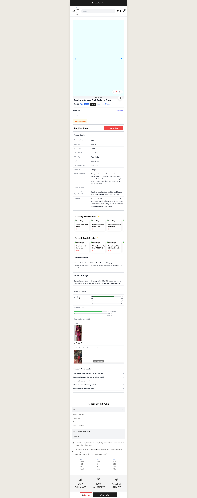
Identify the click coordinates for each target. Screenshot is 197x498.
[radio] (76, 115)
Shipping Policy (77, 418)
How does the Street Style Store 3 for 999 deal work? (98, 373)
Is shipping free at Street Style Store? (98, 388)
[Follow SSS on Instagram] (98, 464)
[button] (95, 97)
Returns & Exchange (78, 414)
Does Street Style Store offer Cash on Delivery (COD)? (98, 377)
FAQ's (74, 422)
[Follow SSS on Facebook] (82, 464)
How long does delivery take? (98, 381)
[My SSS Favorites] (118, 11)
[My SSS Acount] (121, 11)
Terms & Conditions (78, 426)
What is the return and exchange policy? (98, 385)
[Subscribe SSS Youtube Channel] (115, 464)
